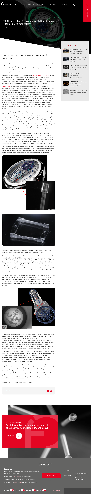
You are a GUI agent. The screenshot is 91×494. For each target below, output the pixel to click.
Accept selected (51, 481)
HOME (4, 28)
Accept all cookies (51, 476)
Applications (64, 5)
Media (8, 28)
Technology (41, 5)
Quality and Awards (66, 475)
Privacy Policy (16, 476)
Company (31, 5)
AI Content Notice (79, 480)
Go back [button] (8, 391)
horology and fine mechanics (41, 75)
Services (53, 5)
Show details (56, 490)
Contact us (87, 13)
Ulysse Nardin (6, 87)
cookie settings (18, 482)
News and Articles (17, 28)
